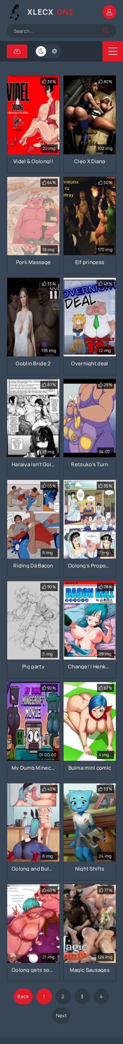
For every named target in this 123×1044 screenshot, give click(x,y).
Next (61, 1015)
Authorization (109, 12)
